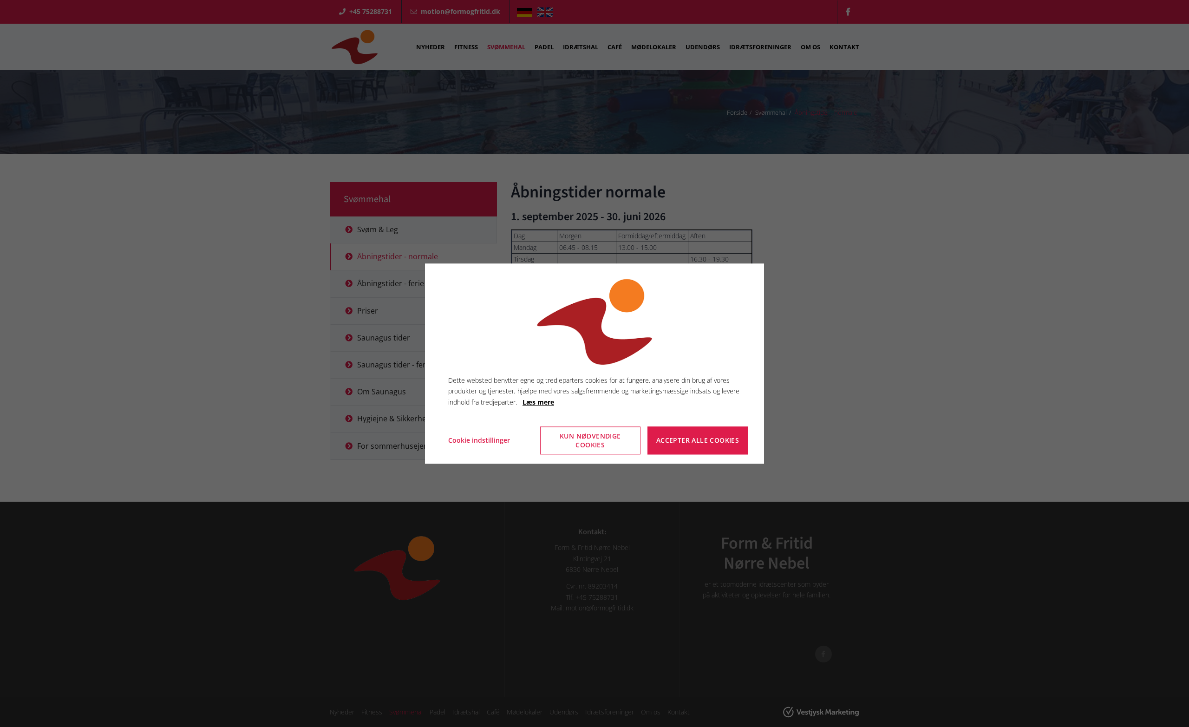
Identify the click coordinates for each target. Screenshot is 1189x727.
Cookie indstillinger (479, 440)
